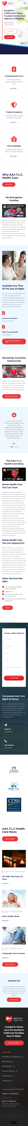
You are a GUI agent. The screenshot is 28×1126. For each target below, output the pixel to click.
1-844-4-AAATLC (9, 24)
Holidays (17, 860)
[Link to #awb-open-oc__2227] (24, 3)
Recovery (19, 937)
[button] (10, 436)
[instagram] (15, 1112)
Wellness (22, 860)
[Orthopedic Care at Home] (14, 916)
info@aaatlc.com (7, 1086)
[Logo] (7, 2)
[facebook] (12, 1112)
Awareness (14, 900)
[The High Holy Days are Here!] (14, 839)
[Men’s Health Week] (14, 879)
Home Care (14, 937)
